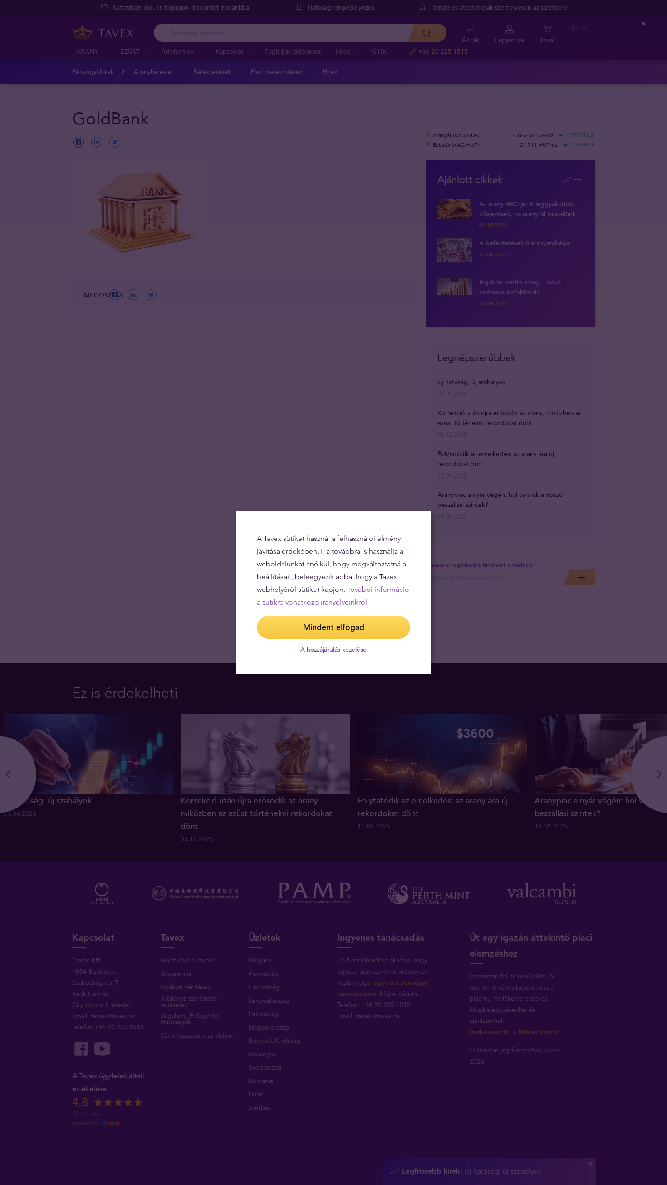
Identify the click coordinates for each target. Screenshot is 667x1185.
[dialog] (333, 592)
